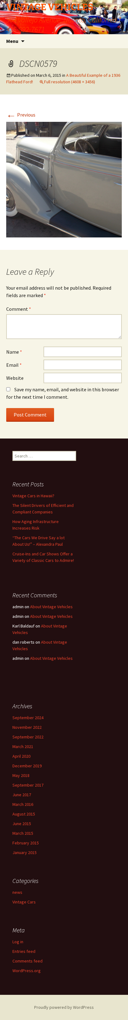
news (17, 892)
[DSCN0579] (64, 179)
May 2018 (21, 775)
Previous (20, 115)
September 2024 (27, 717)
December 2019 (27, 766)
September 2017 (27, 785)
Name (14, 352)
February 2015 (25, 843)
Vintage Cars (24, 902)
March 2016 (22, 804)
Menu (12, 41)
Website (15, 378)
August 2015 (23, 814)
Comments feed (27, 961)
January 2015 (24, 852)
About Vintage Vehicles (51, 606)
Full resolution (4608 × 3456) (69, 82)
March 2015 (22, 833)
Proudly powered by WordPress (64, 1007)
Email (14, 365)
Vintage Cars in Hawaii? (33, 496)
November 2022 (27, 727)
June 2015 (21, 823)
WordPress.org (26, 970)
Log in (17, 941)
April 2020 (21, 756)
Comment (18, 309)
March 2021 (22, 746)
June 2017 (21, 794)
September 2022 (27, 737)
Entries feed (23, 951)
